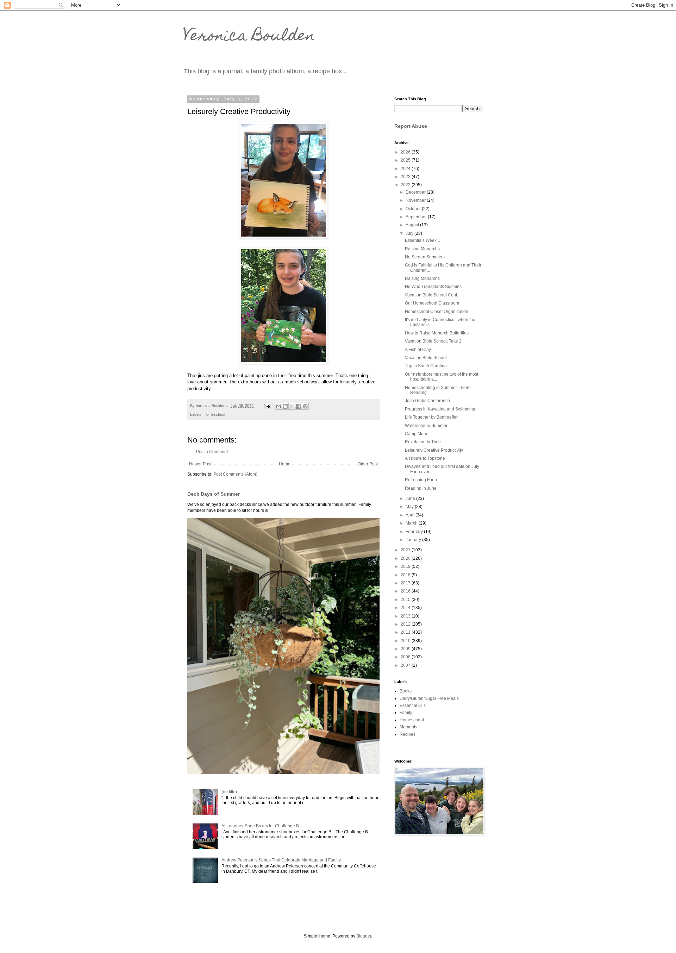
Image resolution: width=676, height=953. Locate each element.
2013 (406, 616)
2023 (406, 176)
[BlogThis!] (285, 406)
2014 (406, 607)
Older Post (368, 464)
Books (406, 691)
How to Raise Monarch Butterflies (437, 333)
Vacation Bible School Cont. (431, 295)
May (410, 506)
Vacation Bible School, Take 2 (433, 341)
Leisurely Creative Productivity (434, 450)
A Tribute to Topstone (425, 458)
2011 (406, 632)
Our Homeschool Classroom (432, 303)
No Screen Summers (425, 257)
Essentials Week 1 (422, 240)
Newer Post (200, 464)
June (411, 498)
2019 (406, 566)
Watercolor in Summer (426, 425)
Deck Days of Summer (213, 494)
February (415, 531)
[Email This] (278, 406)
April (410, 515)
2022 (406, 184)
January (414, 539)
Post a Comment (212, 451)
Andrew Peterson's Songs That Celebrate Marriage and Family (281, 860)
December (416, 192)
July (410, 233)
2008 (406, 656)
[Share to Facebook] (298, 406)
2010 (406, 640)
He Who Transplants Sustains (433, 286)
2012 (406, 624)
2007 (406, 665)
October (414, 208)
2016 (406, 591)
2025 (406, 160)
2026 (406, 152)
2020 (406, 558)
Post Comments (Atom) (235, 474)
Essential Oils (413, 705)
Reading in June (421, 488)
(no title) (229, 791)
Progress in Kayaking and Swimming (440, 409)
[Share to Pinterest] (305, 406)
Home (284, 464)
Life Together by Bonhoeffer (431, 417)
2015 (406, 599)
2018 (406, 574)
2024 (406, 168)
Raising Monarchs (422, 248)
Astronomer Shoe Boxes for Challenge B (260, 825)
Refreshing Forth (421, 479)
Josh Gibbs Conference (427, 400)
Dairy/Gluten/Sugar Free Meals (429, 698)
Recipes (407, 734)
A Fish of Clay (418, 349)
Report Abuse (410, 126)
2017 (406, 583)
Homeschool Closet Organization (436, 311)
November (416, 200)
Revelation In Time (423, 441)
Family (406, 712)
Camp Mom (416, 433)
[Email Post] (266, 405)
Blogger (363, 936)
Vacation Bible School (426, 357)
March (412, 523)
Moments (408, 727)
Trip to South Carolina (426, 365)
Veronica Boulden (249, 37)
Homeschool (214, 414)
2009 (406, 648)
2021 (406, 549)
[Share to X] (291, 406)
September (417, 216)
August (413, 224)
